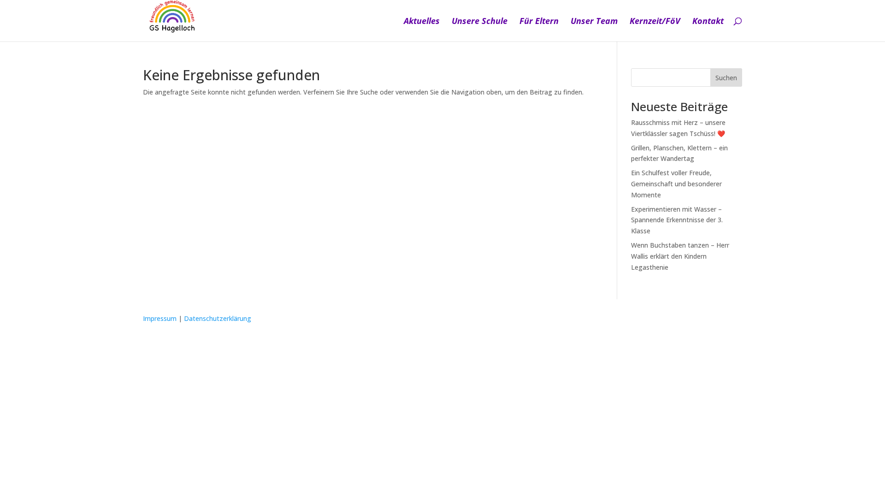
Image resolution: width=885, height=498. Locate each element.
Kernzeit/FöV (655, 22)
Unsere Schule (479, 22)
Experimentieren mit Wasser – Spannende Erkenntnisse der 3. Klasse (677, 220)
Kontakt (708, 22)
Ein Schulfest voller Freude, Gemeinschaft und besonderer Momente (676, 183)
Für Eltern (539, 22)
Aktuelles (422, 22)
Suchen (726, 77)
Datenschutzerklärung (217, 318)
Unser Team (594, 22)
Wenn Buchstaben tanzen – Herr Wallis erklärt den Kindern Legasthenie (680, 256)
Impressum (160, 318)
